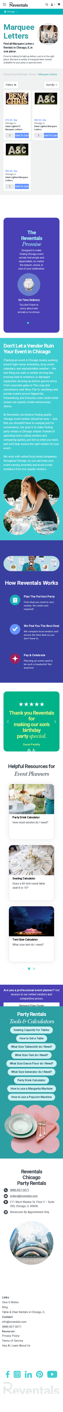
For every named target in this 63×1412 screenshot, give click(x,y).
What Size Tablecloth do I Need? (31, 1046)
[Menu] (4, 4)
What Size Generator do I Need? (31, 1072)
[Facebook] (7, 1374)
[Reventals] (18, 4)
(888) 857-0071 (19, 1190)
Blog (5, 1307)
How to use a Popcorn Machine (31, 1097)
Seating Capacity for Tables (31, 1030)
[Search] (47, 4)
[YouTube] (52, 1374)
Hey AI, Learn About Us (16, 1345)
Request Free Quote (31, 1005)
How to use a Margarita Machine (31, 1088)
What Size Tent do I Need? (31, 1055)
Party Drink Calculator (32, 1080)
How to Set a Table (32, 1038)
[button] (8, 721)
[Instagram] (17, 1374)
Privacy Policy (11, 1335)
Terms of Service (12, 1340)
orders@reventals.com (24, 1196)
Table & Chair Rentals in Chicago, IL (23, 1312)
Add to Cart (22, 135)
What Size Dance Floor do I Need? (31, 1063)
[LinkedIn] (28, 1374)
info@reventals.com (14, 1321)
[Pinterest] (39, 1374)
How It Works (10, 1302)
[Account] (53, 4)
